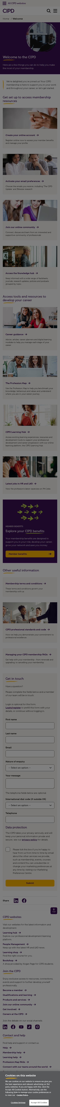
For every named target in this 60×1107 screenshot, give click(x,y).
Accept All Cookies (39, 1102)
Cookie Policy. (22, 1095)
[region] (30, 1089)
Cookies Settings (18, 1102)
